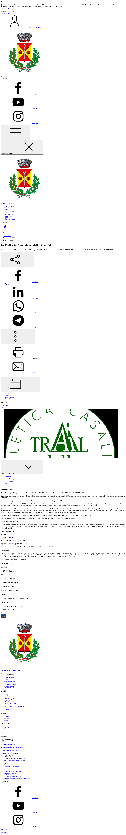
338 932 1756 (12, 534)
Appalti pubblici (9, 700)
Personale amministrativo (11, 684)
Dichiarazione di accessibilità (12, 776)
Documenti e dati (9, 686)
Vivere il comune (9, 237)
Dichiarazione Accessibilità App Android (13, 747)
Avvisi (6, 720)
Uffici (6, 682)
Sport (6, 218)
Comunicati (7, 718)
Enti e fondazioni (9, 687)
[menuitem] (21, 282)
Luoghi (6, 727)
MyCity (4, 832)
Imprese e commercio (10, 698)
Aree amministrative (10, 681)
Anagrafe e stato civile (10, 695)
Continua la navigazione (7, 11)
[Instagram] (5, 229)
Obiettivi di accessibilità (8, 744)
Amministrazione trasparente (12, 771)
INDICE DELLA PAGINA (8, 473)
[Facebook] (5, 226)
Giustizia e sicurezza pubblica (13, 705)
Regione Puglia (5, 13)
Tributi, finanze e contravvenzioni (14, 706)
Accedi (3, 232)
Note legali (7, 775)
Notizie (6, 717)
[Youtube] (5, 228)
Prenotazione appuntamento (12, 765)
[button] (9, 206)
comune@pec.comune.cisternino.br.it (15, 758)
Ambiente (7, 709)
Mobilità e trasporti (9, 701)
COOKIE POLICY (6, 8)
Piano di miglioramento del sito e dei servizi (17, 778)
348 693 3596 (11, 537)
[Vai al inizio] (1, 613)
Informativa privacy (10, 773)
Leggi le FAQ (8, 763)
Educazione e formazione (11, 703)
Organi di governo (9, 677)
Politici (6, 679)
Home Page (7, 236)
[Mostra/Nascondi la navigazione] (15, 132)
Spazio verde (8, 216)
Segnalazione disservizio (11, 766)
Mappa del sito (5, 829)
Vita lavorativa (8, 696)
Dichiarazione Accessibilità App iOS (11, 750)
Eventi (6, 239)
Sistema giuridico (9, 214)
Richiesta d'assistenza (10, 768)
